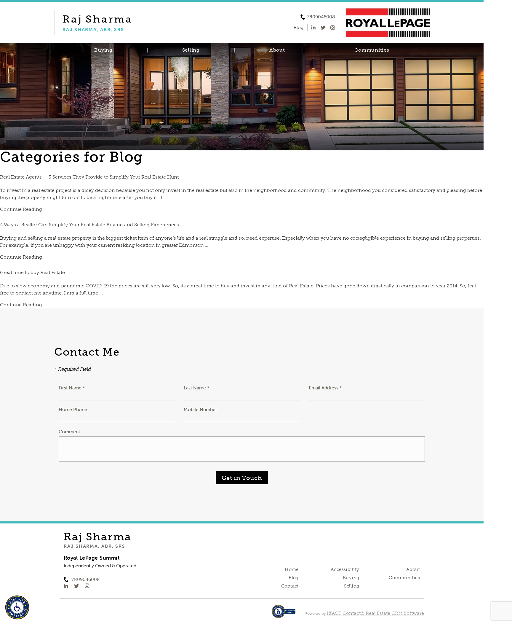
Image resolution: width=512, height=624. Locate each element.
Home (292, 569)
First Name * (72, 388)
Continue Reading (21, 209)
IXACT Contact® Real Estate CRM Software (375, 613)
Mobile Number (200, 409)
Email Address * (325, 388)
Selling (191, 50)
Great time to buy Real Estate (32, 272)
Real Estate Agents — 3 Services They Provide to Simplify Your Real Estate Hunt (89, 177)
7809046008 (321, 17)
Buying (103, 50)
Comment (69, 431)
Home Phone (73, 409)
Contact (290, 586)
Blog (294, 577)
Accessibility (345, 569)
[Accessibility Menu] (17, 607)
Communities (371, 50)
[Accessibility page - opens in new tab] (283, 614)
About (277, 50)
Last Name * (196, 388)
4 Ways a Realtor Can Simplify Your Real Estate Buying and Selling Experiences (89, 224)
